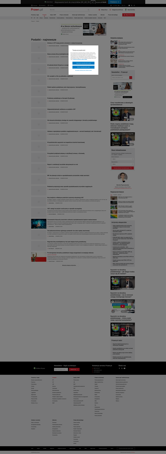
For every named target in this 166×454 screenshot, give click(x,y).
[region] (83, 60)
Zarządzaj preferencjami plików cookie (83, 70)
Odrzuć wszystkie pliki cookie (83, 67)
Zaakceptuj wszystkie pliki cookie (83, 63)
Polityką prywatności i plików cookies (80, 59)
